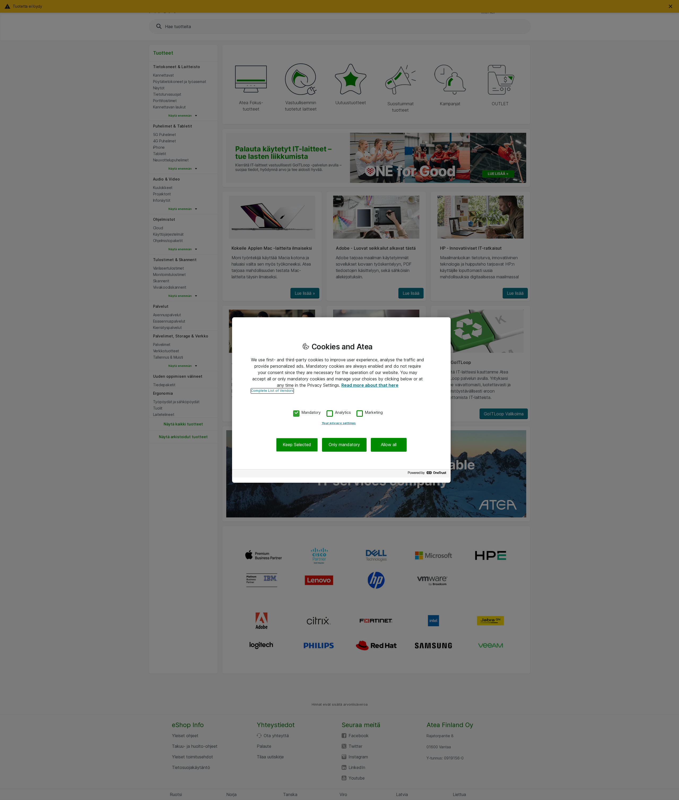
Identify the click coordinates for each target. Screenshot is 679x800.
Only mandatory (344, 444)
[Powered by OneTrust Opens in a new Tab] (428, 474)
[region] (341, 400)
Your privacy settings (339, 423)
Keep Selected (297, 444)
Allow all (389, 444)
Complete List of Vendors (272, 391)
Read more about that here (369, 385)
